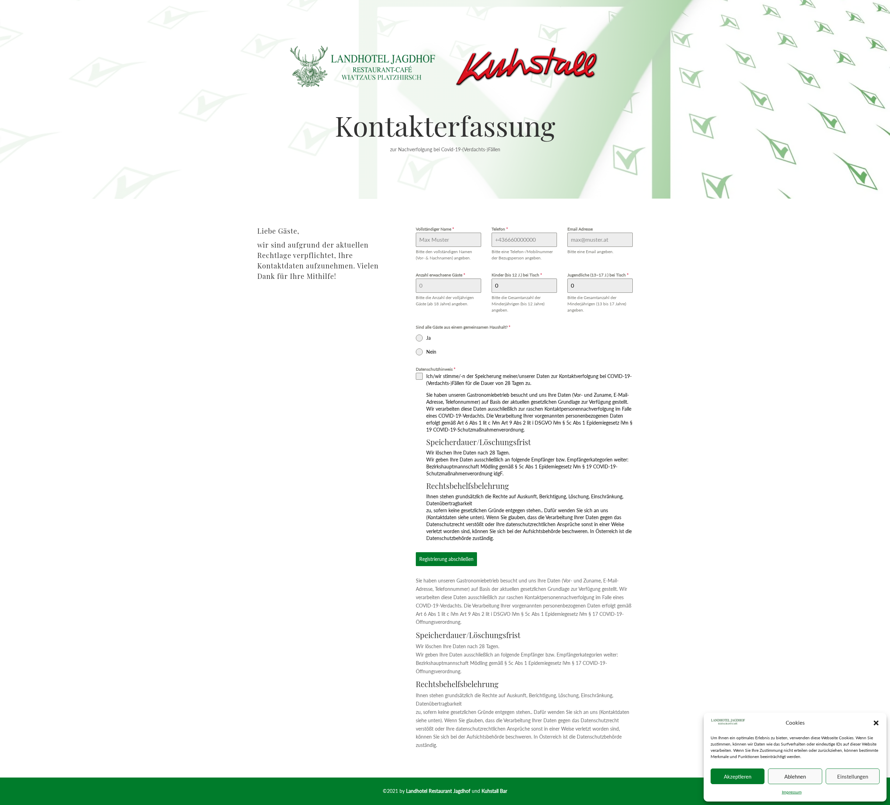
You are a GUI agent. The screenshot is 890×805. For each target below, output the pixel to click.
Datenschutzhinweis (435, 369)
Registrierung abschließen (446, 559)
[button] (876, 722)
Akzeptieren (737, 776)
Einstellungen (852, 776)
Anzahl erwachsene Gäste (440, 274)
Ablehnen (795, 776)
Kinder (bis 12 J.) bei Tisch (517, 274)
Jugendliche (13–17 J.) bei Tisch (598, 274)
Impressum (792, 792)
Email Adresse (580, 229)
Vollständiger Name (435, 229)
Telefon (500, 229)
